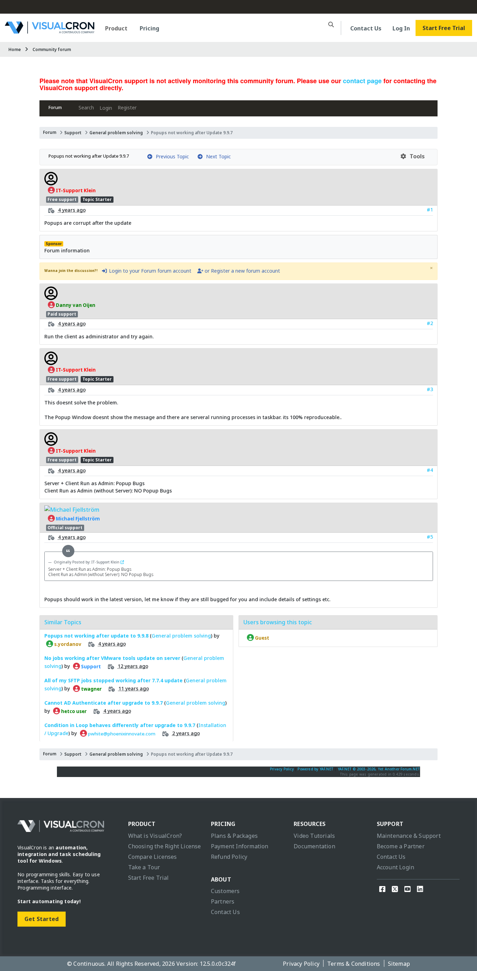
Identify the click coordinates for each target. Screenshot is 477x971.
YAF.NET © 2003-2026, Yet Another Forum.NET (379, 769)
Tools (416, 156)
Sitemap (399, 964)
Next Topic (217, 156)
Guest (261, 637)
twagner (91, 688)
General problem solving (116, 133)
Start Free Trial (444, 28)
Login (106, 108)
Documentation (314, 846)
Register (127, 107)
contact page (362, 80)
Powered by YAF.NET (315, 769)
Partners (223, 901)
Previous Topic (171, 156)
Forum (55, 107)
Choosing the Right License (164, 846)
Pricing (149, 28)
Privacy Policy (282, 769)
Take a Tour (144, 867)
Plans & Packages (234, 836)
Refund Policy (229, 857)
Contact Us (365, 28)
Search (86, 107)
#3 (430, 389)
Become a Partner (401, 846)
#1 (430, 209)
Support (72, 133)
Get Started (41, 919)
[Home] (49, 31)
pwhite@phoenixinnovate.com (121, 733)
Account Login (395, 867)
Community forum (51, 49)
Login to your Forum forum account (149, 270)
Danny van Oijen (75, 305)
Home (14, 49)
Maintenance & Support (409, 836)
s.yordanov (67, 644)
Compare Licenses (152, 857)
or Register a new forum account (241, 270)
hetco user (73, 711)
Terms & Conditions (353, 964)
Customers (225, 891)
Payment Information (240, 846)
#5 (430, 536)
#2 (430, 323)
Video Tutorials (314, 836)
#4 (430, 470)
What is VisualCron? (155, 836)
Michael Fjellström (77, 518)
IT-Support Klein (75, 190)
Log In (401, 28)
